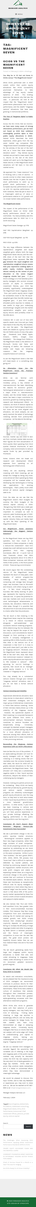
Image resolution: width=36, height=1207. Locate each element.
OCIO (19, 1109)
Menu (20, 14)
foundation (7, 1106)
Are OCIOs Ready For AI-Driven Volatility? (16, 1168)
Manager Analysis (18, 8)
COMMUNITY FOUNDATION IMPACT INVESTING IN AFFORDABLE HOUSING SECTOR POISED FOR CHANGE (18, 1156)
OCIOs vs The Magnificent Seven (14, 64)
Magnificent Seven (9, 1109)
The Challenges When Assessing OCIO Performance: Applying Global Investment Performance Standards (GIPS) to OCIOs (18, 1142)
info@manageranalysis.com (21, 1088)
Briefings (28, 71)
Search (5, 1123)
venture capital (14, 1116)
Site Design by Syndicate (18, 1203)
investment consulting (20, 1106)
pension (20, 1114)
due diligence (14, 1104)
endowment (24, 1104)
